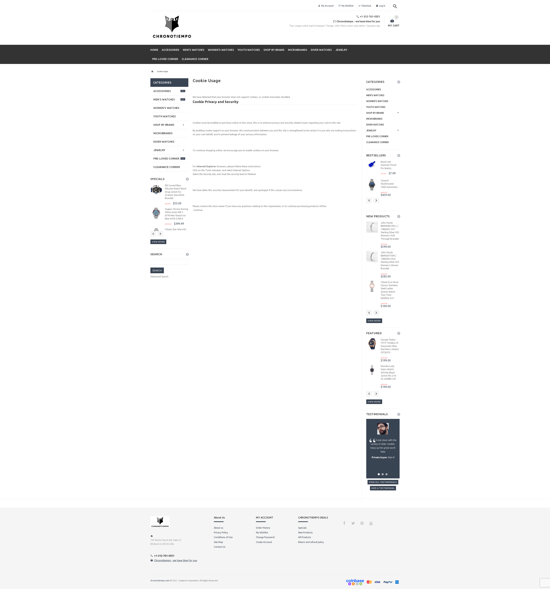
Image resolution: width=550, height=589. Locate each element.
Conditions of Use (223, 537)
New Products (305, 532)
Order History (263, 527)
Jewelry (371, 130)
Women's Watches (377, 101)
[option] (169, 195)
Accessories (373, 89)
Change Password (265, 537)
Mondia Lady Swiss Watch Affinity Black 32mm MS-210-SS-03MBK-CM (389, 372)
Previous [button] (153, 234)
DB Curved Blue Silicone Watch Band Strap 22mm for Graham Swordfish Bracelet (175, 192)
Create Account (264, 542)
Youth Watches (375, 107)
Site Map (218, 542)
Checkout (366, 5)
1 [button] (378, 472)
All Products (304, 537)
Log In (382, 5)
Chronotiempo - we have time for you (175, 560)
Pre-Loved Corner (377, 136)
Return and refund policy (311, 542)
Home (152, 71)
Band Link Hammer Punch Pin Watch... (388, 165)
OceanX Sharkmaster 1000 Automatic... (390, 183)
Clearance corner (377, 142)
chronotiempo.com (160, 580)
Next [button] (160, 234)
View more (158, 241)
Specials (302, 527)
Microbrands (374, 118)
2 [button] (382, 472)
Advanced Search (159, 276)
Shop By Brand (375, 113)
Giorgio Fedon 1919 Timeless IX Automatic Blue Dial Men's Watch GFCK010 (390, 346)
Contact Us (219, 547)
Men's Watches (375, 95)
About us (218, 527)
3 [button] (386, 472)
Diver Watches (375, 124)
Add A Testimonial (383, 488)
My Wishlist (347, 5)
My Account (327, 5)
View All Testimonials (383, 482)
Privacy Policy (221, 532)
